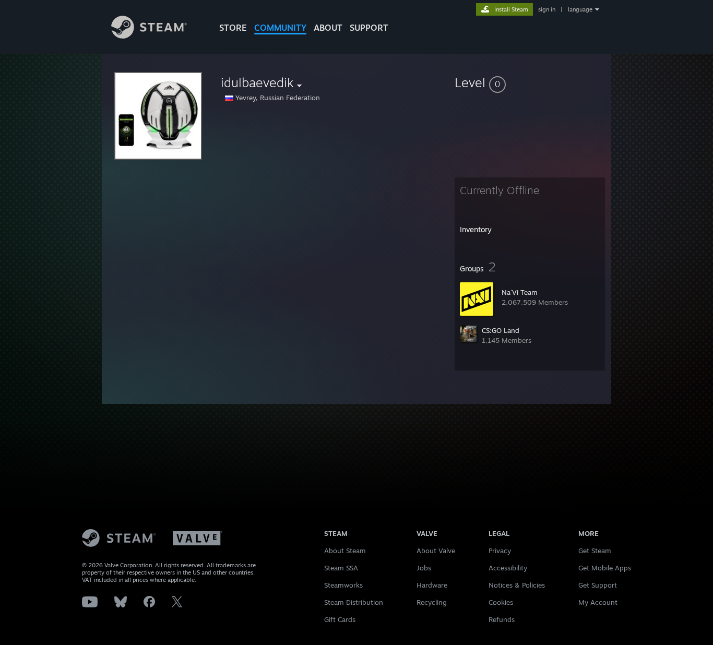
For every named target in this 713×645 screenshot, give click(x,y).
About (328, 27)
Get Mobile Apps (604, 568)
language (580, 9)
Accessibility (508, 568)
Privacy (500, 550)
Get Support (597, 585)
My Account (597, 602)
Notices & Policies (517, 585)
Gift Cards (339, 619)
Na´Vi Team (520, 292)
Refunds (502, 619)
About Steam (345, 550)
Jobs (424, 568)
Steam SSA (341, 568)
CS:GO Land (500, 330)
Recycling (432, 602)
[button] (530, 82)
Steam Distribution (353, 602)
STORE (233, 27)
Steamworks (343, 585)
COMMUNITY (280, 27)
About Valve (436, 550)
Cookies (501, 602)
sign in (546, 9)
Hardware (432, 585)
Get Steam (594, 550)
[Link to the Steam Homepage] (149, 35)
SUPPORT (369, 27)
